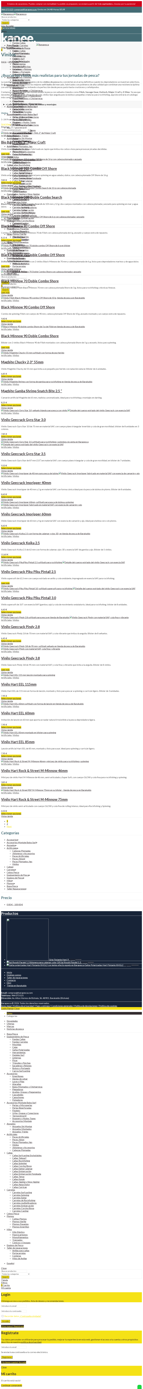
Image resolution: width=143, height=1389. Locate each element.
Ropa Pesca (12, 886)
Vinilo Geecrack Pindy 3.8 (20, 658)
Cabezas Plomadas (21, 850)
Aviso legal (6, 1005)
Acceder (5, 1321)
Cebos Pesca (13, 872)
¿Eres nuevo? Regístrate (12, 1326)
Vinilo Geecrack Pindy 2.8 (20, 627)
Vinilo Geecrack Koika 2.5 (20, 543)
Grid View (6, 124)
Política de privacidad (23, 1005)
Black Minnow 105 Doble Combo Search (31, 197)
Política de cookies (108, 1005)
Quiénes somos (14, 975)
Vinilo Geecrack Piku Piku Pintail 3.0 (28, 598)
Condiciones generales (62, 1005)
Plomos (10, 883)
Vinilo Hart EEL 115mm (18, 684)
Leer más (5, 154)
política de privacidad (31, 1342)
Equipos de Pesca (15, 877)
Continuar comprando (11, 1385)
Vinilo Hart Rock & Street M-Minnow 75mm (34, 799)
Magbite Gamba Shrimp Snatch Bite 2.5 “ (31, 391)
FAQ (9, 983)
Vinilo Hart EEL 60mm (17, 713)
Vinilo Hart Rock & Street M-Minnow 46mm (34, 771)
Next (9, 826)
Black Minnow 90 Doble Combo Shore (30, 336)
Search (5, 23)
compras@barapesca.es (25, 9)
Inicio (3, 61)
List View (15, 124)
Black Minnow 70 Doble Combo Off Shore (33, 255)
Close (17, 1008)
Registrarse (6, 1357)
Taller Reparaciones (16, 888)
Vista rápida (7, 156)
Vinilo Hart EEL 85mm (17, 742)
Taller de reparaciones (17, 977)
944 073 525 (7, 9)
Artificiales (13, 61)
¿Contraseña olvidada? (30, 1316)
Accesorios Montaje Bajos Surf (21, 842)
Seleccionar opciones (11, 182)
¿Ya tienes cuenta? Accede (13, 1362)
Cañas (10, 866)
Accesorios (12, 839)
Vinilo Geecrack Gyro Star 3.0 (23, 420)
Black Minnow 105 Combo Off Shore (29, 168)
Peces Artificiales (20, 856)
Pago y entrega (42, 1005)
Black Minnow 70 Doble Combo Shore (30, 281)
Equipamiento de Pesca (18, 875)
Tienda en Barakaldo (17, 985)
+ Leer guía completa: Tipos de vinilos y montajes (31, 104)
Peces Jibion (18, 858)
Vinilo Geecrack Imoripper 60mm (26, 514)
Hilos (9, 880)
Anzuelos (11, 845)
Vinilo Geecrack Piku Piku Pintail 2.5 (28, 572)
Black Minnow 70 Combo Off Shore (28, 226)
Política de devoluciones (85, 1005)
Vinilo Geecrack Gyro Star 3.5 (23, 454)
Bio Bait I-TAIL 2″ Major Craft (23, 142)
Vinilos (16, 135)
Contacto (11, 980)
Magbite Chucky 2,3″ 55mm (22, 362)
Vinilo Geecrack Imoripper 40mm (26, 483)
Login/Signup (7, 1008)
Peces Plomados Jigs (22, 861)
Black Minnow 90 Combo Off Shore (28, 307)
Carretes (11, 869)
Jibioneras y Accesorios (23, 853)
